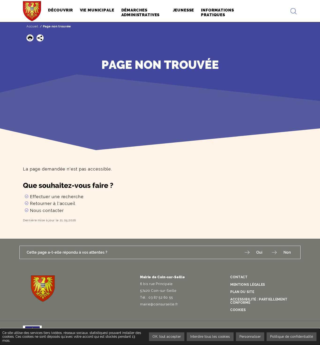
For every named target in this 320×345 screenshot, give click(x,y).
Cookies (238, 310)
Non (287, 252)
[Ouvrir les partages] (40, 37)
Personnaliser (250, 336)
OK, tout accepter (167, 336)
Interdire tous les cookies (210, 336)
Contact (239, 277)
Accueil (32, 26)
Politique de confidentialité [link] (291, 336)
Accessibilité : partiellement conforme (258, 300)
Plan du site (242, 292)
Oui (259, 252)
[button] (29, 37)
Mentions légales (247, 284)
